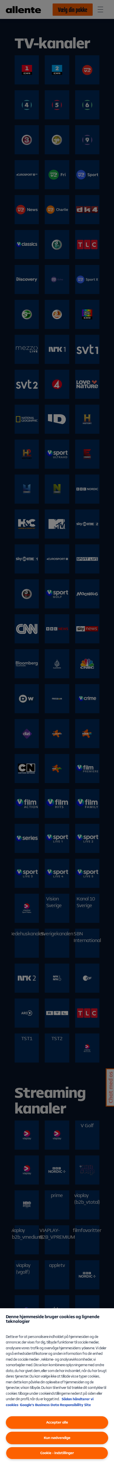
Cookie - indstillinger (57, 1453)
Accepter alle (57, 1422)
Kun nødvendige (57, 1437)
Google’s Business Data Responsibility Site (55, 1405)
